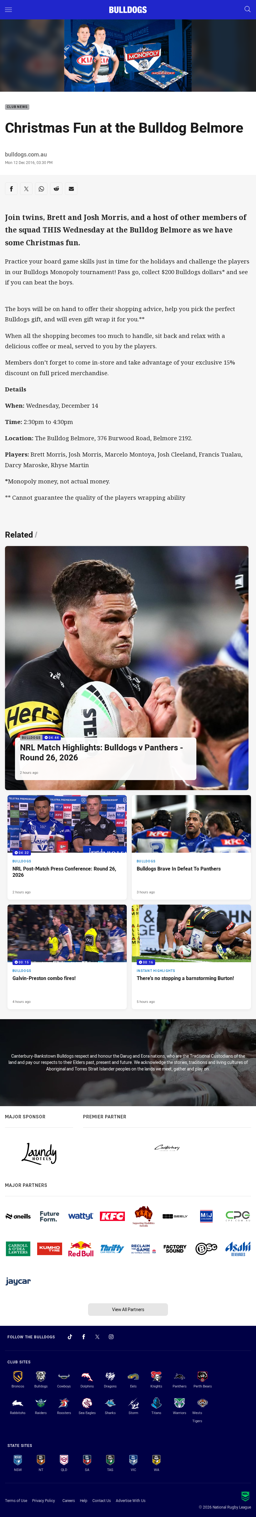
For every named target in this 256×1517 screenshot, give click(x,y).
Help (83, 1500)
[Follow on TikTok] (69, 1336)
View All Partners (128, 1309)
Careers (68, 1500)
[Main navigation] (8, 9)
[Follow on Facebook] (83, 1336)
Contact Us (101, 1500)
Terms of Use (16, 1500)
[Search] (247, 9)
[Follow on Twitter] (97, 1336)
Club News (17, 107)
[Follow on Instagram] (111, 1336)
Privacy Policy (43, 1500)
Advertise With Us (130, 1500)
